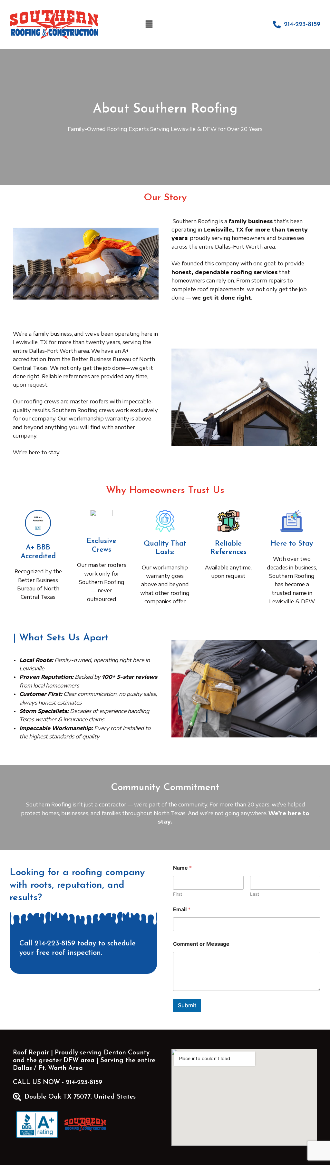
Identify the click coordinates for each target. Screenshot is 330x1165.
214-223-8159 (302, 24)
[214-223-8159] (277, 24)
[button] (149, 24)
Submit (187, 1005)
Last (254, 894)
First (177, 894)
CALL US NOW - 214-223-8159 (57, 1082)
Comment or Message (201, 944)
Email (181, 909)
